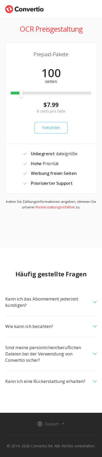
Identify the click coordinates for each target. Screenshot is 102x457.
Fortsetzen (51, 127)
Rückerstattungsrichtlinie (55, 207)
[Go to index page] (24, 7)
